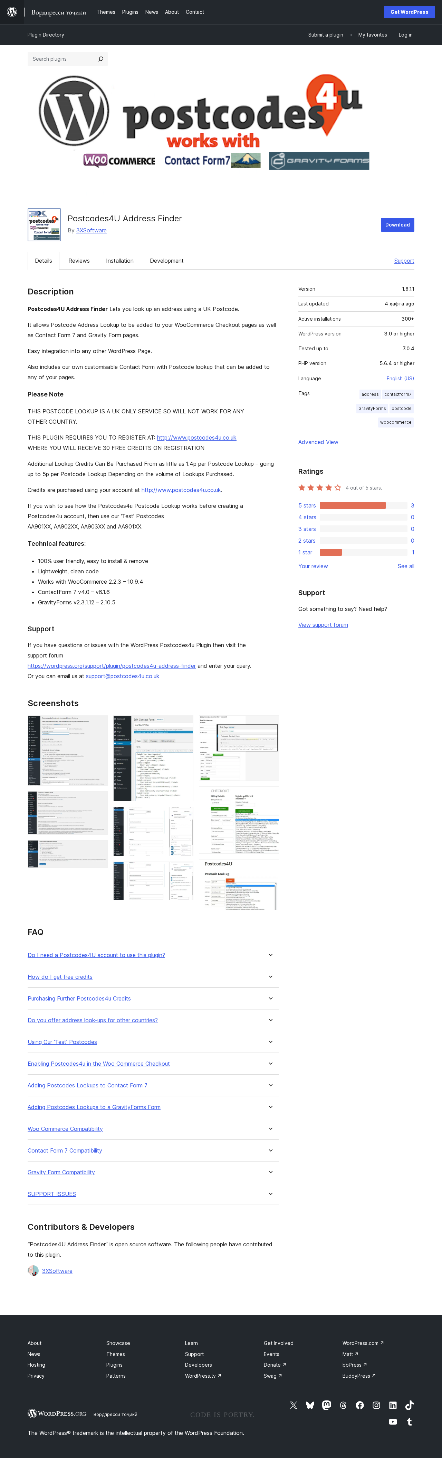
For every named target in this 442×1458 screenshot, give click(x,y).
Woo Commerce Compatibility (65, 1129)
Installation (120, 260)
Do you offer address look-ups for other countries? (93, 1020)
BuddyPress (359, 1376)
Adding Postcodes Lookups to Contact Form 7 (87, 1085)
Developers (198, 1365)
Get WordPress (410, 12)
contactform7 (398, 394)
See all (406, 566)
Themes (115, 1354)
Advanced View (318, 442)
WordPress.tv (203, 1376)
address (370, 394)
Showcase (118, 1343)
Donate (275, 1365)
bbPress (355, 1365)
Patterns (116, 1376)
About (34, 1343)
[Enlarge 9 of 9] (269, 868)
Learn (191, 1343)
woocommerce (396, 422)
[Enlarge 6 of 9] (184, 870)
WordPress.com (363, 1343)
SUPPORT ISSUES (52, 1194)
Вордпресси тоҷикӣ (115, 1414)
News (34, 1354)
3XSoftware (91, 230)
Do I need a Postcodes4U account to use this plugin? (96, 955)
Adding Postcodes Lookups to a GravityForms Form (94, 1107)
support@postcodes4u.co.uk (123, 676)
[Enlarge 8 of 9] (269, 795)
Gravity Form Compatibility (61, 1172)
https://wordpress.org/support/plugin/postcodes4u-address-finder (112, 665)
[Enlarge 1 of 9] (98, 724)
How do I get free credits (60, 977)
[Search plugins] (101, 59)
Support (404, 260)
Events (271, 1354)
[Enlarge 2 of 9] (98, 800)
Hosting (36, 1365)
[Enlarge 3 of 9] (98, 849)
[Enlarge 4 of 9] (184, 724)
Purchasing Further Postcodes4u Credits (79, 998)
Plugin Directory (46, 35)
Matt (351, 1354)
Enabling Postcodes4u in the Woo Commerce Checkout (99, 1063)
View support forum (323, 624)
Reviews (79, 260)
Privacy (36, 1376)
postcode (402, 408)
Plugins (114, 1365)
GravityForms (372, 408)
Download (397, 225)
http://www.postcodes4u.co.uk (197, 437)
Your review (313, 566)
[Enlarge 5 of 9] (184, 816)
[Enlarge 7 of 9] (269, 724)
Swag (273, 1376)
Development (167, 260)
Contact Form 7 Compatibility (65, 1150)
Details (43, 260)
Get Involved (279, 1343)
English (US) (400, 378)
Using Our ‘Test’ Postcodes (62, 1042)
